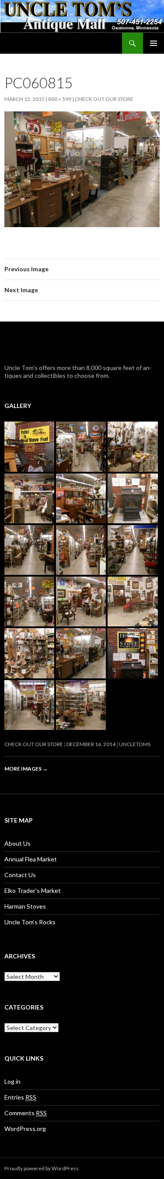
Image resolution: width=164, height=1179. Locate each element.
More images (26, 768)
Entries (20, 1097)
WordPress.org (25, 1128)
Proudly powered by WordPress (41, 1168)
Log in (12, 1081)
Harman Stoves (25, 906)
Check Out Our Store (104, 99)
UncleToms (134, 744)
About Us (17, 843)
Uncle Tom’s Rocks (30, 922)
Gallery (17, 405)
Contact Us (20, 874)
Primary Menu (153, 43)
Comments (25, 1113)
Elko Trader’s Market (32, 890)
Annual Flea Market (30, 859)
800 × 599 (59, 99)
